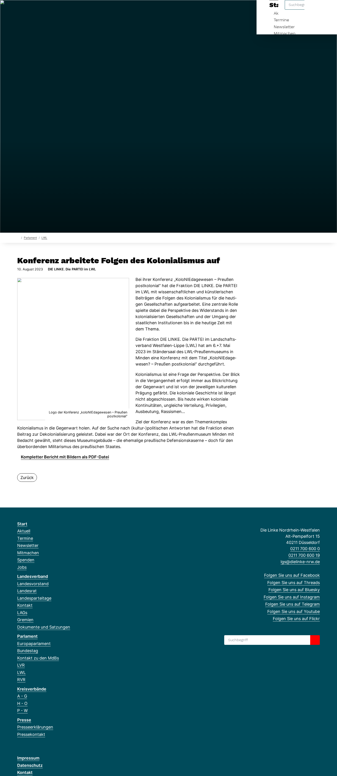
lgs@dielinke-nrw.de (300, 561)
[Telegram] (49, 9)
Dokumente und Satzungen (43, 627)
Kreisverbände (31, 689)
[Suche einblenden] (314, 9)
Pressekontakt (31, 734)
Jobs (22, 567)
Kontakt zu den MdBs (38, 658)
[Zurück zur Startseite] (18, 237)
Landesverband (32, 576)
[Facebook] (19, 9)
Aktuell (23, 531)
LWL (44, 237)
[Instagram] (42, 9)
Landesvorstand (33, 583)
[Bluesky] (34, 9)
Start (22, 523)
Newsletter (284, 26)
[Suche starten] (315, 640)
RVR (21, 679)
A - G (22, 696)
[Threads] (27, 9)
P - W (22, 710)
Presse (24, 720)
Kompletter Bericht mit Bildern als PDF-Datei (65, 457)
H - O (22, 703)
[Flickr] (64, 9)
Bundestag (27, 650)
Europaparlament (34, 643)
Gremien (25, 619)
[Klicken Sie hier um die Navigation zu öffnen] (327, 9)
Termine (281, 19)
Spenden (25, 559)
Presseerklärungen (35, 727)
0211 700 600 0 (305, 548)
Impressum (28, 758)
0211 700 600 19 (304, 555)
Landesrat (27, 590)
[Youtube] (57, 9)
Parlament (30, 237)
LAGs (22, 612)
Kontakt (25, 605)
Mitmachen (285, 33)
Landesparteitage (34, 598)
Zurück (27, 477)
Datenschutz (30, 765)
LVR (21, 665)
